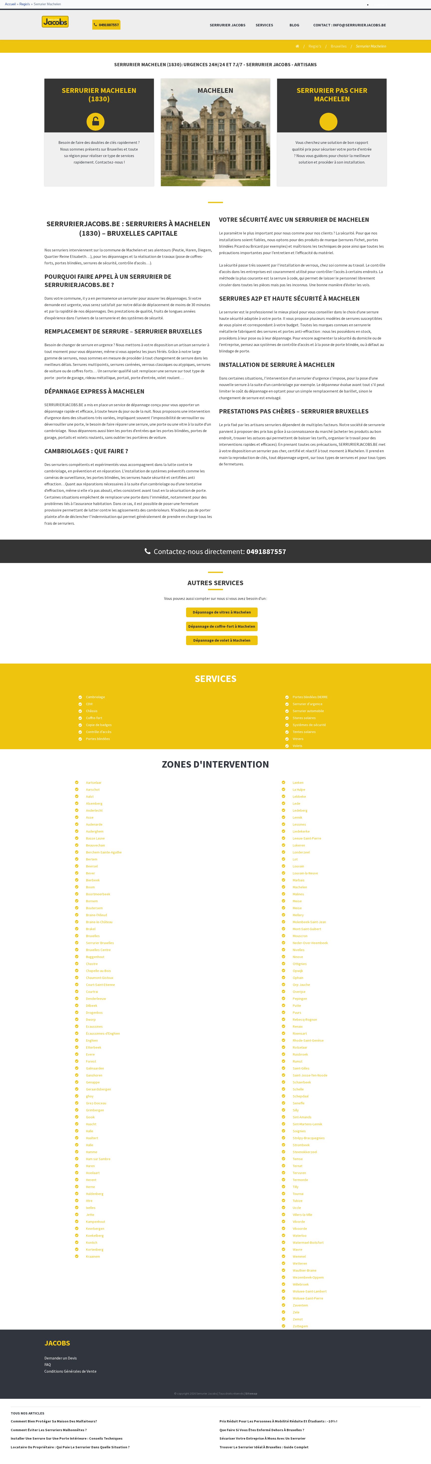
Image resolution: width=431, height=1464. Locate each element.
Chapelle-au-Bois (98, 970)
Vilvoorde (300, 1228)
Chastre (92, 963)
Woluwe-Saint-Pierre (308, 1298)
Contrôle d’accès (98, 732)
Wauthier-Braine (305, 1270)
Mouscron (300, 936)
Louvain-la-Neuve (305, 873)
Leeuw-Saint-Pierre (307, 838)
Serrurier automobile (308, 711)
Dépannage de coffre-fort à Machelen (221, 626)
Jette (90, 1214)
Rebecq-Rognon (305, 1019)
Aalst (90, 796)
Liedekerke (301, 831)
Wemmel (299, 1256)
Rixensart (300, 1033)
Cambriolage (95, 697)
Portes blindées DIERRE (310, 697)
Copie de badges (99, 725)
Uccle (297, 1207)
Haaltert (92, 1138)
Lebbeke (299, 796)
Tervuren (299, 1173)
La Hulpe (299, 789)
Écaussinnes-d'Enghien (103, 1033)
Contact (380, 5)
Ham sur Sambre (98, 1159)
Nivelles (299, 950)
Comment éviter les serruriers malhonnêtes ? (49, 1430)
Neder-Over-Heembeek (310, 943)
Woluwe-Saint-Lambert (309, 1291)
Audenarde (94, 824)
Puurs (297, 1012)
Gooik (90, 1117)
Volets (297, 745)
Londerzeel (301, 852)
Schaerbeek (302, 1082)
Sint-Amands (302, 1117)
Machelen (300, 887)
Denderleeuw (96, 998)
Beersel (92, 866)
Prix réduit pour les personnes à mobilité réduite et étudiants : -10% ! (278, 1421)
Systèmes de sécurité (309, 725)
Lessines (299, 824)
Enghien (92, 1040)
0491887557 (266, 551)
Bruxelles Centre (98, 950)
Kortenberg (95, 1249)
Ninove (298, 957)
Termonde (300, 1180)
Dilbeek (91, 1005)
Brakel (91, 929)
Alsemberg (94, 803)
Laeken (298, 782)
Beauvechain (95, 845)
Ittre (89, 1200)
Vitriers (298, 738)
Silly (296, 1110)
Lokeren (299, 845)
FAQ (47, 1364)
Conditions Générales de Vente (70, 1371)
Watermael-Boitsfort (308, 1242)
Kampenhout (95, 1221)
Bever (90, 873)
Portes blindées (98, 738)
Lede (296, 803)
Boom (90, 887)
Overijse (299, 991)
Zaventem (300, 1305)
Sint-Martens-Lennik (307, 1124)
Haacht (91, 1124)
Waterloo (300, 1235)
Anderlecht (94, 810)
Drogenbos (94, 1012)
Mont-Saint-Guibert (307, 929)
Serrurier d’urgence (308, 704)
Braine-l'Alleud (96, 915)
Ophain (298, 977)
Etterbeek (93, 1047)
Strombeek (301, 1145)
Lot (295, 859)
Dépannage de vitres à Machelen (222, 612)
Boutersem (94, 908)
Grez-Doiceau (96, 1103)
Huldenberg (95, 1193)
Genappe (93, 1082)
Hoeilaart (93, 1173)
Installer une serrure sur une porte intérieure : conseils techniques (66, 1438)
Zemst (298, 1319)
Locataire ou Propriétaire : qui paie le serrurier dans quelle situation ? (70, 1447)
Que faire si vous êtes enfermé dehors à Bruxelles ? (261, 1430)
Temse (298, 1159)
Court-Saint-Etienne (100, 984)
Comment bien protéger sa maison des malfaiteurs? (54, 1421)
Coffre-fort (94, 718)
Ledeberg (300, 810)
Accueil (10, 4)
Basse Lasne (95, 838)
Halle (89, 1131)
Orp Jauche (301, 984)
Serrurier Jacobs (227, 24)
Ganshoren (94, 1075)
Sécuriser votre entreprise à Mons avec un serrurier (262, 1438)
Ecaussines (94, 1026)
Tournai (298, 1193)
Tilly (296, 1186)
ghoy (90, 1096)
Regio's (24, 4)
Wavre (297, 1249)
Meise (297, 901)
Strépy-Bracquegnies (309, 1138)
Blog (294, 24)
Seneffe (299, 1103)
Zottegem (300, 1326)
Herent (91, 1180)
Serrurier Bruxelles (100, 943)
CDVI (89, 704)
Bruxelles (339, 46)
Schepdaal (301, 1096)
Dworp (91, 1019)
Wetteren (300, 1263)
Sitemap (251, 1393)
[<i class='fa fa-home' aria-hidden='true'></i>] (295, 46)
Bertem (91, 859)
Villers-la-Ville (302, 1214)
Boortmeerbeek (98, 894)
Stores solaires (304, 718)
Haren (90, 1166)
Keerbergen (95, 1228)
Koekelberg (95, 1235)
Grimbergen (95, 1110)
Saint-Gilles (301, 1068)
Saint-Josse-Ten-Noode (310, 1075)
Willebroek (301, 1284)
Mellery (298, 915)
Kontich (91, 1242)
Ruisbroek (300, 1054)
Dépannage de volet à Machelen (221, 640)
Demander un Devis (60, 1358)
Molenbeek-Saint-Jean (309, 922)
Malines (298, 894)
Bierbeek (93, 880)
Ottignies (300, 963)
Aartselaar (94, 782)
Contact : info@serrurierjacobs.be (349, 24)
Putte (297, 1005)
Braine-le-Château (99, 922)
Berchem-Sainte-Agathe (104, 852)
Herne (90, 1186)
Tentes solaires (304, 732)
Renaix (298, 1026)
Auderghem (95, 831)
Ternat (297, 1166)
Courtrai (92, 991)
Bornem (92, 901)
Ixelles (91, 1207)
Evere (90, 1054)
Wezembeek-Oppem (308, 1277)
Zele (296, 1312)
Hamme (91, 1152)
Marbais (299, 880)
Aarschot (93, 789)
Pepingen (300, 998)
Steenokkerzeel (305, 1152)
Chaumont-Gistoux (99, 977)
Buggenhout (95, 957)
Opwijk (298, 970)
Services (264, 24)
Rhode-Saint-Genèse (308, 1040)
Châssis (92, 711)
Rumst (297, 1061)
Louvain (298, 866)
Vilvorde (299, 1221)
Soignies (299, 1131)
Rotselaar (300, 1047)
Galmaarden (95, 1068)
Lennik (297, 817)
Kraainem (93, 1256)
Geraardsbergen (98, 1089)
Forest (91, 1061)
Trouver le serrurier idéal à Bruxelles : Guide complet (264, 1447)
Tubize (298, 1200)
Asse (90, 817)
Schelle (298, 1089)
